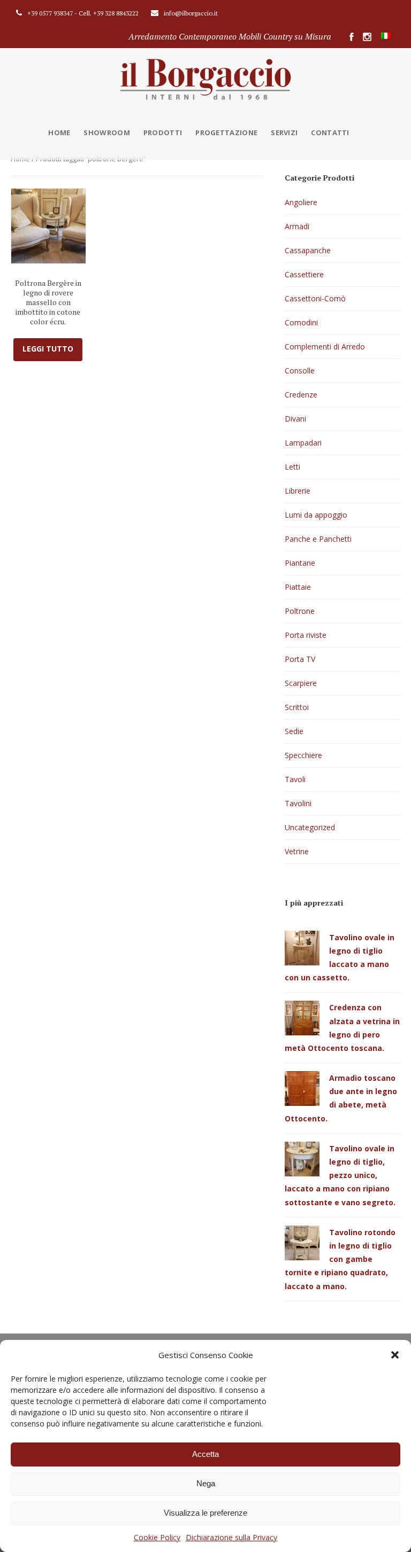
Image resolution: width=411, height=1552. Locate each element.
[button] (395, 1355)
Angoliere (301, 202)
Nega (205, 1483)
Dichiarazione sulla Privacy (231, 1537)
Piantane (300, 563)
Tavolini (298, 803)
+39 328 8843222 (116, 13)
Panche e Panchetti (318, 539)
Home (59, 132)
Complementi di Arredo (325, 346)
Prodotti (162, 132)
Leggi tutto (47, 349)
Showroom (106, 132)
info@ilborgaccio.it (191, 13)
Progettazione (226, 132)
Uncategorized (310, 827)
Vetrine (297, 851)
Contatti (330, 132)
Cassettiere (304, 274)
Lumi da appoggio (316, 515)
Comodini (301, 322)
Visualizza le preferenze (205, 1512)
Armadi (297, 226)
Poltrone (300, 611)
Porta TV (300, 659)
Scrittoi (297, 707)
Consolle (300, 370)
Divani (295, 419)
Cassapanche (308, 250)
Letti (292, 467)
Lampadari (303, 443)
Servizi (284, 132)
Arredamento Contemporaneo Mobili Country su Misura (229, 36)
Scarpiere (301, 683)
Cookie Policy (157, 1537)
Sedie (294, 731)
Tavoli (295, 779)
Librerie (297, 491)
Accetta (205, 1454)
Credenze (301, 394)
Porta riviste (305, 635)
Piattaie (298, 587)
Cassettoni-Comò (315, 298)
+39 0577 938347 (50, 13)
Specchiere (303, 755)
